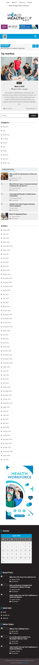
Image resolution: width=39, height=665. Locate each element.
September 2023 (8, 327)
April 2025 (6, 266)
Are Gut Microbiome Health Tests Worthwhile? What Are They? (20, 638)
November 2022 (7, 359)
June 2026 (6, 238)
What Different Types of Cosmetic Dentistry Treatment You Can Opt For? (23, 185)
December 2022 (7, 355)
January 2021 (7, 435)
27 (16, 558)
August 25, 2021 (16, 216)
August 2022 (6, 367)
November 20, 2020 (16, 198)
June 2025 (6, 258)
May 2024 (6, 302)
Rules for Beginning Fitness (18, 214)
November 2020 (7, 443)
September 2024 (8, 286)
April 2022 (6, 383)
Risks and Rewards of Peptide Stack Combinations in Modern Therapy (21, 586)
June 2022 (6, 375)
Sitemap (29, 2)
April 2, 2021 (15, 208)
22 (25, 554)
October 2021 (7, 399)
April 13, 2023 (17, 89)
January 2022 (7, 387)
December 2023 (7, 314)
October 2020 (7, 447)
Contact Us (22, 2)
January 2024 (7, 310)
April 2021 (6, 423)
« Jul (2, 566)
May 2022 (6, 379)
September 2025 (8, 246)
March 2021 (6, 427)
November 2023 (7, 318)
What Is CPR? (20, 86)
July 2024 (5, 294)
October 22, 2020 (16, 188)
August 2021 (6, 407)
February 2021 (7, 431)
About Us (14, 2)
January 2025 (7, 274)
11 (7, 550)
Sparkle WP (25, 662)
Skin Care (5, 159)
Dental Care (6, 135)
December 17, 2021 (16, 178)
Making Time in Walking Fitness (19, 629)
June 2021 (6, 415)
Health (19, 83)
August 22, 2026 (16, 589)
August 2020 (6, 455)
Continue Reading (30, 108)
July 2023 (5, 335)
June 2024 (6, 298)
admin (26, 89)
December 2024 (7, 278)
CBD (4, 131)
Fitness (5, 143)
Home (8, 2)
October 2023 (7, 323)
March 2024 (6, 306)
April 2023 (6, 343)
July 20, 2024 (15, 641)
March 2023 (6, 347)
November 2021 (7, 395)
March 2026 (6, 242)
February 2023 (7, 351)
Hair (4, 147)
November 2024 (7, 282)
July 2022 (5, 371)
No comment (9, 108)
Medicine (5, 155)
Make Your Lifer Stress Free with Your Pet (23, 577)
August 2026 (6, 230)
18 (7, 554)
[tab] (8, 169)
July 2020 (5, 459)
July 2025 (5, 254)
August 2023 (6, 331)
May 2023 (6, 339)
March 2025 (6, 270)
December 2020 (7, 439)
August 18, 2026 (16, 599)
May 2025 (6, 262)
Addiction (5, 127)
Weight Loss (6, 163)
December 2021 (7, 391)
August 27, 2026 (16, 579)
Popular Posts (8, 169)
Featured (5, 139)
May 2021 (6, 419)
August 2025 (6, 250)
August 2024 (6, 290)
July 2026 (5, 234)
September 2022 (8, 363)
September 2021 (8, 403)
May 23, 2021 (15, 631)
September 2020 (8, 451)
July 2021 (5, 411)
